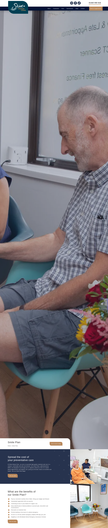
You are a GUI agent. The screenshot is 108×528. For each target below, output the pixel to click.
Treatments (56, 8)
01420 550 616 (95, 3)
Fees (62, 8)
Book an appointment (95, 8)
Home (9, 445)
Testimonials (69, 8)
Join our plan (12, 475)
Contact (83, 8)
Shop (77, 8)
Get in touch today (56, 443)
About (49, 8)
